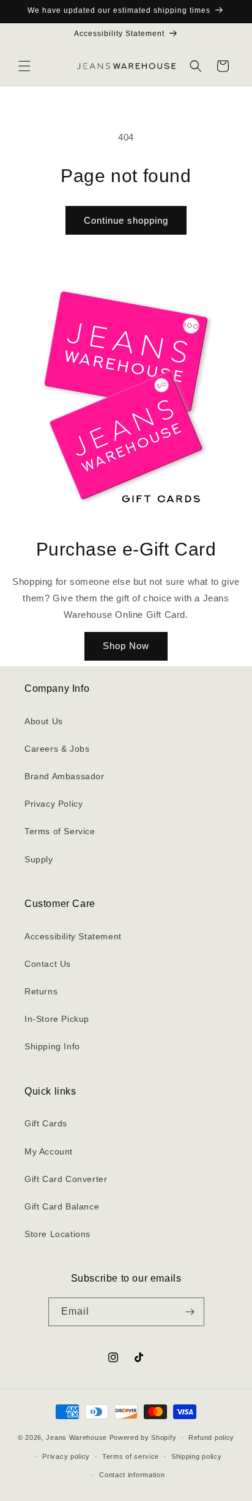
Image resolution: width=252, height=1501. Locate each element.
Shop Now (126, 645)
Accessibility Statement (73, 936)
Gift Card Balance (61, 1206)
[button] (24, 66)
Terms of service (130, 1456)
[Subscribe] (190, 1311)
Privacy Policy (53, 804)
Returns (40, 991)
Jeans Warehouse (76, 1437)
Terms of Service (59, 831)
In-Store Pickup (56, 1019)
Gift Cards (45, 1123)
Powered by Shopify (143, 1437)
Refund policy (211, 1437)
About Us (43, 721)
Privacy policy (66, 1456)
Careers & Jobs (56, 749)
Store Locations (57, 1234)
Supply (38, 859)
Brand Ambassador (64, 776)
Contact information (132, 1474)
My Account (48, 1151)
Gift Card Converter (65, 1179)
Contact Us (47, 964)
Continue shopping (126, 220)
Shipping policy (196, 1456)
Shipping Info (52, 1046)
